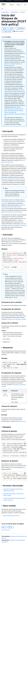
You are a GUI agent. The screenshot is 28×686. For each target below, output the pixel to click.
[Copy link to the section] (2, 131)
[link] (23, 12)
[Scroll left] (8, 5)
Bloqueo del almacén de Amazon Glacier (11, 212)
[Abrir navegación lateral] (2, 8)
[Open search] (25, 4)
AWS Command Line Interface (11, 515)
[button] (6, 37)
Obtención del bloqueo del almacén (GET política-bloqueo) (13, 206)
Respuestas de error (20, 421)
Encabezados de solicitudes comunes (16, 319)
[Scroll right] (21, 5)
